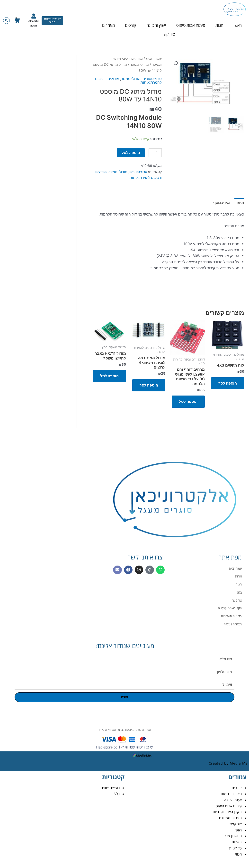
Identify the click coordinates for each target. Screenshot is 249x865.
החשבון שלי (233, 835)
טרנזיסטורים (152, 78)
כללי (117, 793)
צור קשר (168, 34)
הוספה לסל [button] (227, 383)
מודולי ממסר (139, 64)
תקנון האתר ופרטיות (227, 811)
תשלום (237, 841)
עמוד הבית (154, 58)
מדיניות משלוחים (230, 817)
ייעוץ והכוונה (156, 25)
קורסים (130, 25)
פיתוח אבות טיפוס (190, 25)
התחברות (33, 20)
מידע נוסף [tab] (221, 202)
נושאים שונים (110, 787)
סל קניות (235, 848)
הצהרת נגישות (231, 793)
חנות (219, 25)
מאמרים (108, 25)
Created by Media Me (228, 763)
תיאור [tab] (239, 202)
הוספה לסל (131, 152)
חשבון (33, 25)
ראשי (237, 25)
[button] (6, 20)
